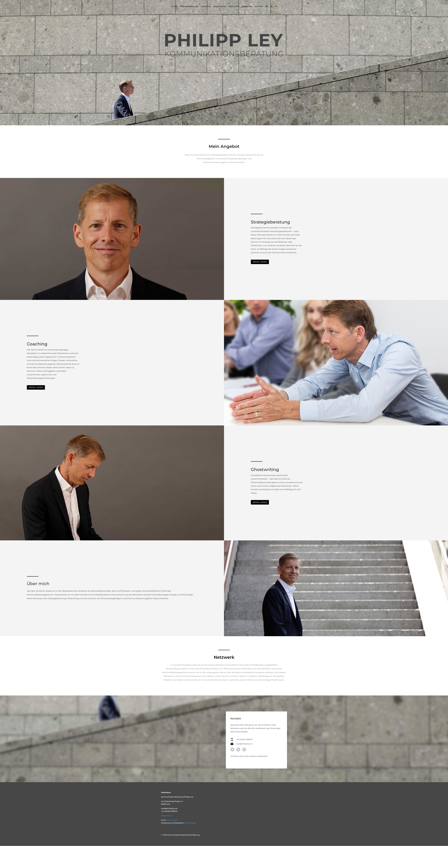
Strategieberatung (189, 6)
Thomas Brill (171, 820)
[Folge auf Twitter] (232, 749)
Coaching (205, 6)
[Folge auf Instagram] (244, 749)
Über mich (234, 6)
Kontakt (259, 6)
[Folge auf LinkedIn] (238, 749)
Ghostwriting (219, 6)
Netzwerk (247, 6)
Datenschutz (166, 816)
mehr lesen (260, 262)
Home (174, 6)
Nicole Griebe (190, 823)
